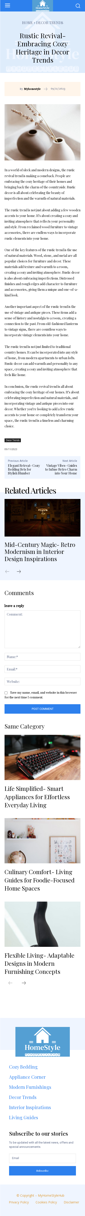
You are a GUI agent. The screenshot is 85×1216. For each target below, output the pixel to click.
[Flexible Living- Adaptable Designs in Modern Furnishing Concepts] (42, 924)
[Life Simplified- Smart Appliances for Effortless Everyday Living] (42, 757)
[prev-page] (10, 572)
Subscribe (42, 1170)
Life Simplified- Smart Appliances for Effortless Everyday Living (37, 797)
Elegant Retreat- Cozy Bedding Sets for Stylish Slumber (24, 469)
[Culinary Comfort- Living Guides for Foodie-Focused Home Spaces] (42, 840)
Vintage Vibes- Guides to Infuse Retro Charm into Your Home (61, 469)
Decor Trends (49, 22)
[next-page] (21, 572)
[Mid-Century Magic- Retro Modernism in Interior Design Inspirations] (42, 518)
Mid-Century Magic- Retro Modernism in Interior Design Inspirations (40, 551)
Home (27, 22)
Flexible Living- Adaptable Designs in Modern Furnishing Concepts (39, 963)
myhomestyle (32, 89)
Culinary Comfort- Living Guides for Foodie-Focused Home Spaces (40, 880)
